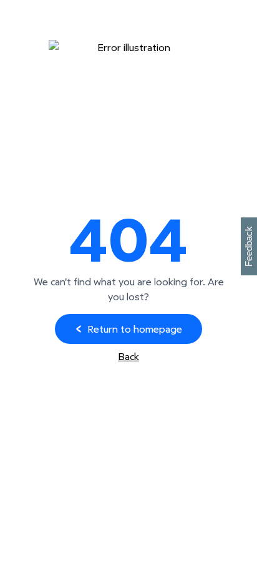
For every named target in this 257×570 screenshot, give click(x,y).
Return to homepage (134, 329)
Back (128, 356)
